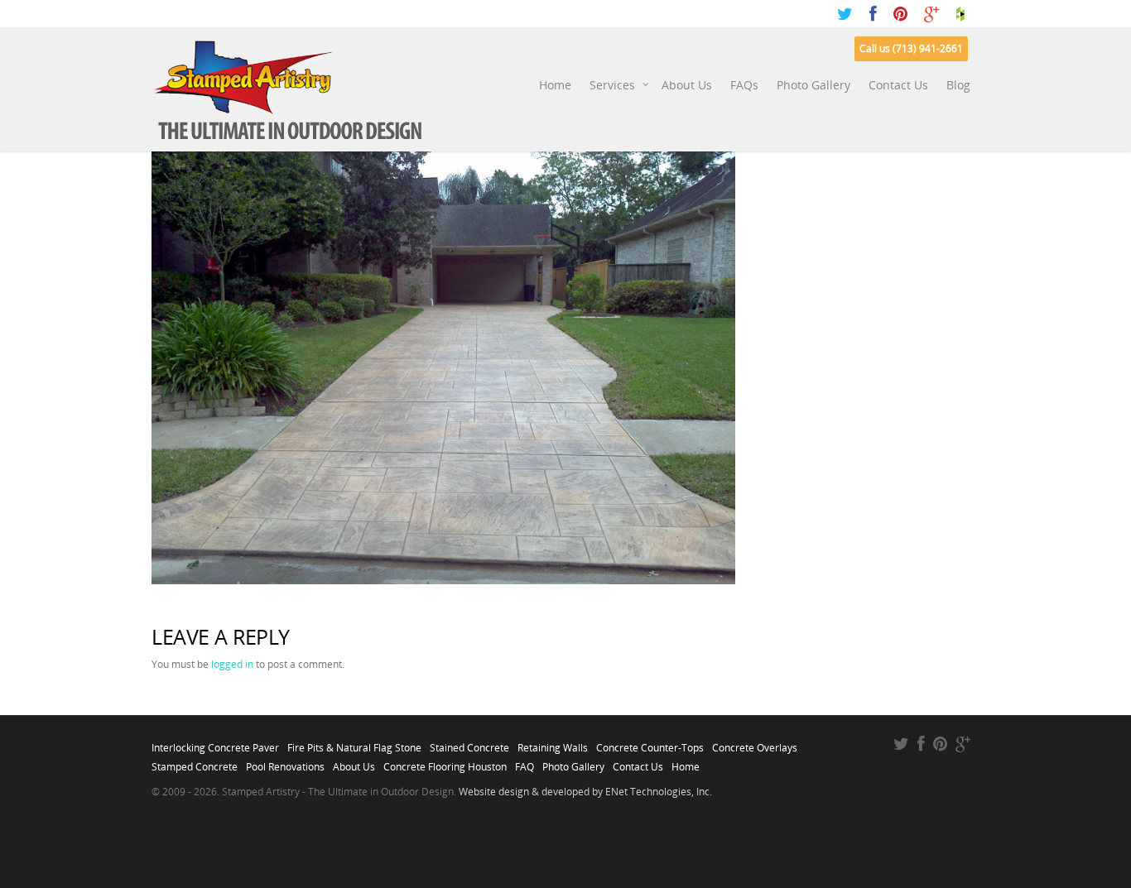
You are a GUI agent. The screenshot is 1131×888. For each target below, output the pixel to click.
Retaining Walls (552, 743)
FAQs (744, 85)
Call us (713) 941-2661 (911, 48)
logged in (232, 664)
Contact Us (898, 85)
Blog (958, 85)
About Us (687, 85)
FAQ (524, 762)
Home (555, 85)
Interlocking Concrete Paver (215, 743)
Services (612, 85)
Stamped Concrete (195, 762)
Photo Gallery (813, 85)
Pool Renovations (285, 762)
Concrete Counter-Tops (650, 743)
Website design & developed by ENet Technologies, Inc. (585, 792)
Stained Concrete (469, 743)
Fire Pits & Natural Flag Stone (354, 743)
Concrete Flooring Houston (445, 762)
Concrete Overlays (754, 743)
